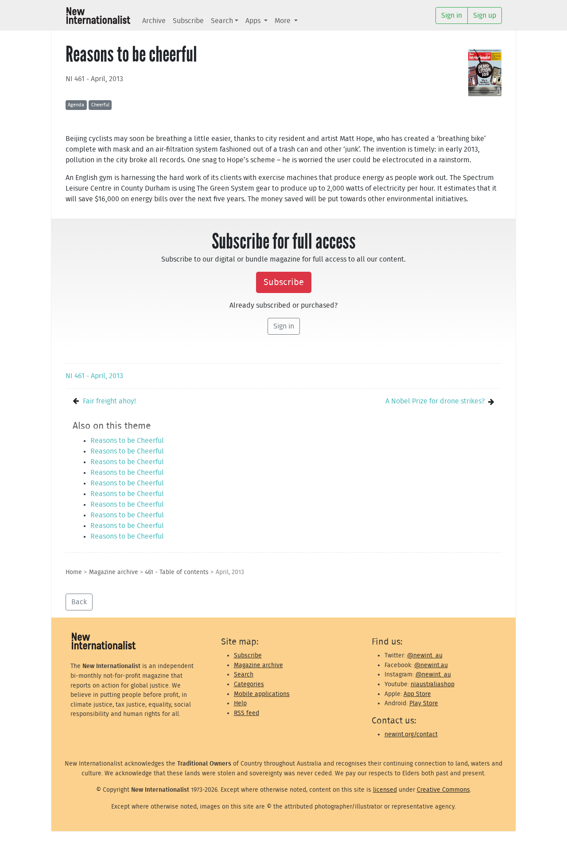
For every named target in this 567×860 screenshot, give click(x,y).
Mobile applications (262, 694)
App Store (417, 694)
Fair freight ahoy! (109, 401)
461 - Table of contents (177, 572)
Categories (249, 684)
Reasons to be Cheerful (127, 440)
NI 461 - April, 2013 (94, 78)
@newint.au (431, 665)
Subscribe (188, 20)
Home (74, 572)
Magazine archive (113, 572)
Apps (253, 20)
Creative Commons (443, 789)
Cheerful (100, 104)
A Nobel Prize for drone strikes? (435, 401)
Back (79, 602)
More (283, 20)
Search (222, 20)
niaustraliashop (432, 684)
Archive (154, 20)
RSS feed (246, 713)
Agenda (76, 104)
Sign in (283, 326)
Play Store (423, 703)
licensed (385, 789)
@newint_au (425, 655)
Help (240, 703)
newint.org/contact (411, 734)
